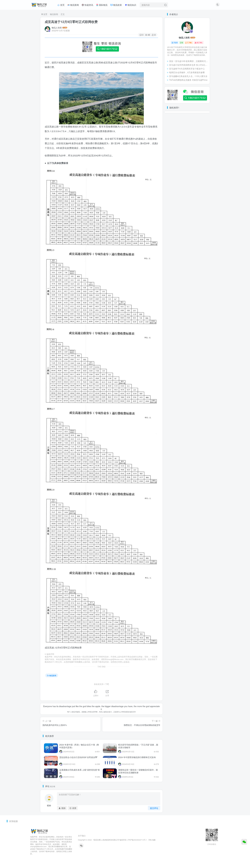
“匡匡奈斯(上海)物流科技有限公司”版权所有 (110, 840)
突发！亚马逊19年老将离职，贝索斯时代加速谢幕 (188, 61)
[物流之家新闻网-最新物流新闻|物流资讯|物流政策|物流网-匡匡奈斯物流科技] (39, 4)
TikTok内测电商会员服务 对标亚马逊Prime (188, 79)
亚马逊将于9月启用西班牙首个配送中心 (187, 68)
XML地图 (152, 840)
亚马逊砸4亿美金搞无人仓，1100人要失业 (188, 76)
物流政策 (117, 4)
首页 (62, 4)
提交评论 (154, 808)
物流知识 (131, 4)
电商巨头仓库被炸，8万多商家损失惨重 (187, 72)
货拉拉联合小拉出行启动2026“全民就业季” (78, 757)
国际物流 (102, 4)
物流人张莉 (57, 27)
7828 (176, 42)
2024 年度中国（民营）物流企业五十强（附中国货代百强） (79, 746)
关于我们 (82, 835)
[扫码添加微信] (244, 842)
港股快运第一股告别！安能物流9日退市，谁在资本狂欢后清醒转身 (138, 771)
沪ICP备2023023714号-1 (137, 840)
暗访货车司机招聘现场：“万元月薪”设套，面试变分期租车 (138, 746)
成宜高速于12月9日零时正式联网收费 (71, 21)
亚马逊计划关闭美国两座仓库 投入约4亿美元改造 (188, 64)
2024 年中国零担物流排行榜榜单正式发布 (137, 757)
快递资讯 (88, 4)
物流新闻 (74, 4)
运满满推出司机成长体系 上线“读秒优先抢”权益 (79, 771)
